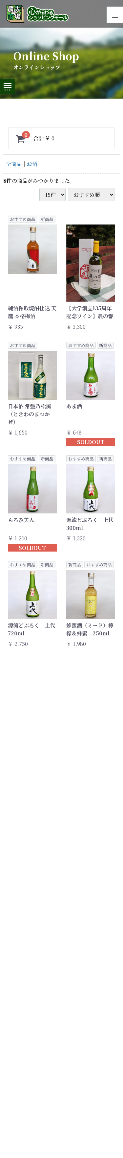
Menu (7, 83)
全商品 (14, 164)
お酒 (32, 164)
